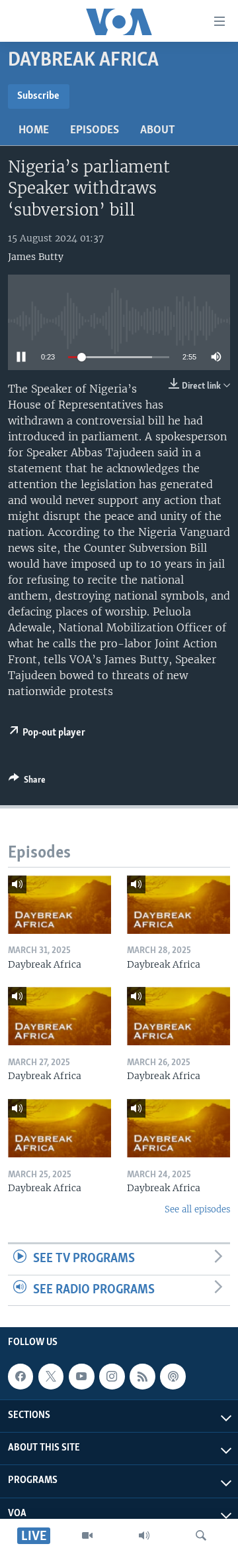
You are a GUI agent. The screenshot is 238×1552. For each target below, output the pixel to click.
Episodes (94, 131)
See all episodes (197, 1209)
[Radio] (144, 1535)
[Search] (201, 1535)
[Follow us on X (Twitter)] (50, 1377)
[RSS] (142, 1377)
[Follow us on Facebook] (20, 1377)
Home (34, 131)
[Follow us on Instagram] (111, 1377)
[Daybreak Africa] (59, 904)
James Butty (35, 257)
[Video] (87, 1535)
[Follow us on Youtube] (81, 1377)
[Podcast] (172, 1377)
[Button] (27, 782)
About (157, 131)
